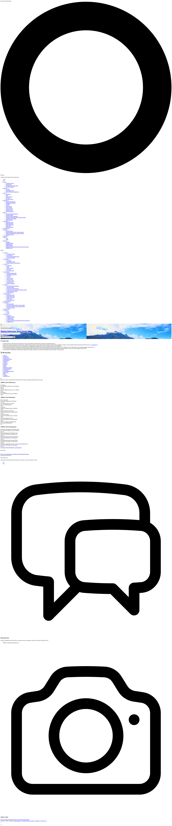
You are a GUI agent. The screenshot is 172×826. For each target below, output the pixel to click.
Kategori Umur (9, 210)
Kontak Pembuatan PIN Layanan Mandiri (15, 232)
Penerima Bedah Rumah (8, 371)
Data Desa (5, 200)
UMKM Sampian (9, 243)
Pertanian (5, 374)
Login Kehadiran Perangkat (23, 454)
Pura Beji (8, 242)
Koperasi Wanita (9, 199)
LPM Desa (8, 194)
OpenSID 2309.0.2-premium (28, 820)
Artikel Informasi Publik (11, 218)
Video (7, 239)
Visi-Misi (8, 189)
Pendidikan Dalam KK (11, 203)
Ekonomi (5, 362)
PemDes (5, 188)
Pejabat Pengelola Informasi (12, 216)
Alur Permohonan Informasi (12, 213)
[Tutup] (1, 822)
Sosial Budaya (6, 360)
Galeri (4, 237)
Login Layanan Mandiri (6, 454)
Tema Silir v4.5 (43, 820)
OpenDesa (37, 820)
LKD (4, 193)
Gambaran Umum (10, 183)
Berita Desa (5, 356)
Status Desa (5, 221)
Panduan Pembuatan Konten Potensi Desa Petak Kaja (17, 246)
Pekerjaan (8, 204)
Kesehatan (5, 364)
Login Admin (14, 454)
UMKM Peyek (9, 248)
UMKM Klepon (9, 245)
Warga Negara (9, 207)
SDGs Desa (8, 226)
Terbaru (5, 355)
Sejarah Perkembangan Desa (12, 185)
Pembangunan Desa (7, 359)
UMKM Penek (9, 244)
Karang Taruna (9, 196)
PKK (7, 195)
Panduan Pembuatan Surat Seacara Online (15, 233)
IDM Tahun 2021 (9, 222)
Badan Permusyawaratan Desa (12, 191)
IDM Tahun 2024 (9, 227)
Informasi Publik (9, 215)
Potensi (5, 240)
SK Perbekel (6, 370)
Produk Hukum (9, 220)
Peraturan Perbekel (7, 368)
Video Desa (5, 372)
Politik (4, 365)
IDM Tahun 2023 (9, 224)
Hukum (4, 366)
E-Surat (5, 229)
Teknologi (5, 361)
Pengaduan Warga (10, 234)
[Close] (1, 453)
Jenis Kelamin (9, 206)
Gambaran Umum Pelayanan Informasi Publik (16, 217)
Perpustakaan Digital (7, 367)
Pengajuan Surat (9, 231)
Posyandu (8, 198)
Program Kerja (6, 358)
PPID (4, 212)
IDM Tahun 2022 (9, 223)
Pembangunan (6, 228)
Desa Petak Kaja (17, 820)
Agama (7, 205)
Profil (4, 182)
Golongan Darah (9, 209)
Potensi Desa (6, 376)
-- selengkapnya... (94, 344)
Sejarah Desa (8, 184)
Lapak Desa (5, 235)
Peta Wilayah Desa (10, 187)
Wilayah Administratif (10, 201)
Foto (7, 238)
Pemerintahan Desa (10, 190)
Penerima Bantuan (10, 211)
